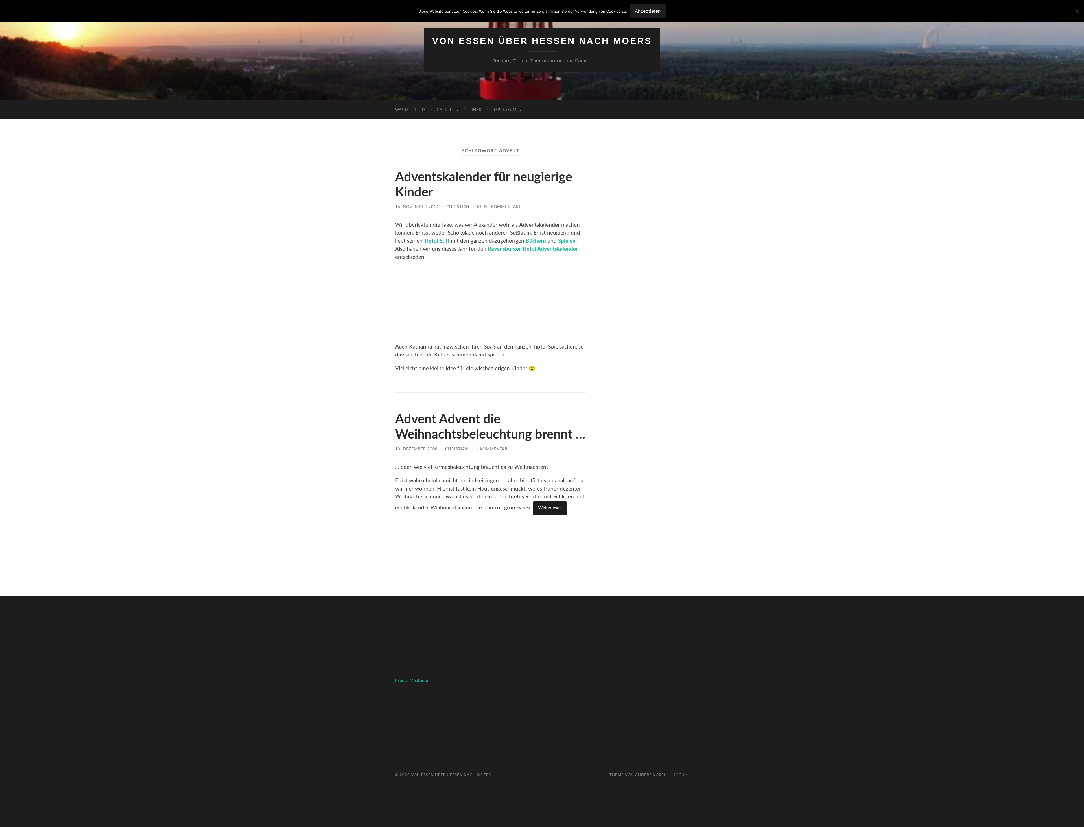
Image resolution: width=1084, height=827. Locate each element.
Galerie (445, 110)
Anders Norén (651, 775)
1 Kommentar (492, 449)
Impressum (505, 110)
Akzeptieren (648, 11)
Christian (457, 207)
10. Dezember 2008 (416, 449)
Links (475, 110)
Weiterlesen (550, 508)
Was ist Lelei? (410, 110)
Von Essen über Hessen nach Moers (542, 41)
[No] (1077, 11)
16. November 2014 (417, 207)
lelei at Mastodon (412, 680)
